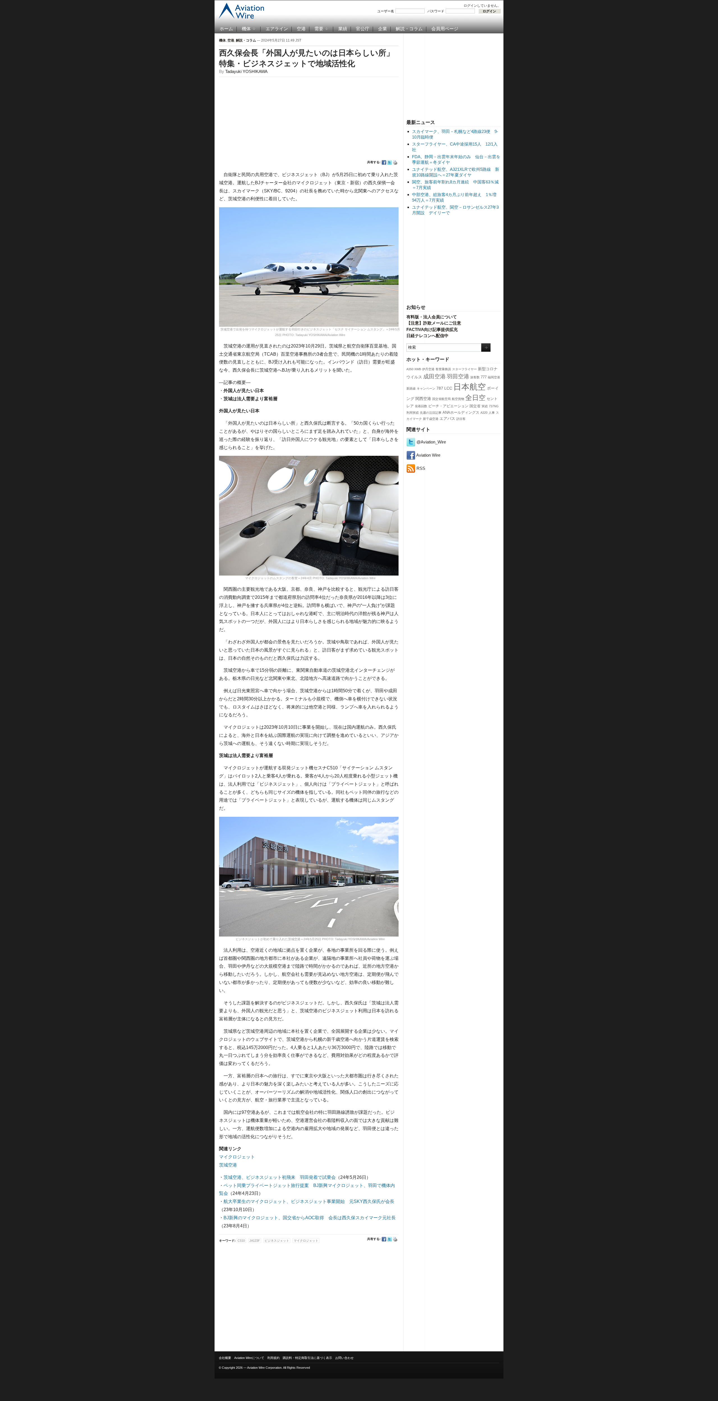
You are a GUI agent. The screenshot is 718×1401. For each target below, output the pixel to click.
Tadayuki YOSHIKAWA (246, 71)
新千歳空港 (430, 418)
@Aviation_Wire (430, 442)
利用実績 (412, 412)
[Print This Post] (395, 162)
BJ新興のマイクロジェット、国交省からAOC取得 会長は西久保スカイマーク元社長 (310, 1217)
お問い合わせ (344, 1357)
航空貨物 (458, 399)
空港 (301, 28)
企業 (382, 28)
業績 (342, 28)
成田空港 (434, 376)
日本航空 (469, 386)
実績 (485, 406)
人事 (492, 412)
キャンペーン (426, 388)
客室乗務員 (443, 369)
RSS (420, 468)
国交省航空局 (441, 399)
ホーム (226, 28)
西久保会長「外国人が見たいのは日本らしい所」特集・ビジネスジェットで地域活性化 (306, 58)
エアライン (277, 28)
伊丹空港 (428, 369)
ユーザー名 (385, 11)
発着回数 (421, 406)
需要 (318, 28)
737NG (494, 406)
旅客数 (475, 377)
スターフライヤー (464, 369)
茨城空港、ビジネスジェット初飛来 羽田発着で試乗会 (280, 1177)
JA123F (254, 1240)
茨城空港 (228, 1165)
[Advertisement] (453, 75)
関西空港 (423, 398)
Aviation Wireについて (249, 1357)
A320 (483, 412)
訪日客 (461, 418)
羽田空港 (458, 376)
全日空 (475, 397)
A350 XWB (413, 369)
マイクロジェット (237, 1156)
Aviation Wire (427, 455)
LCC (448, 388)
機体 (246, 28)
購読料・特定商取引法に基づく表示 (307, 1357)
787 (439, 388)
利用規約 (273, 1357)
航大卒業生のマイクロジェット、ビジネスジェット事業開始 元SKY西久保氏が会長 (309, 1201)
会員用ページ (444, 28)
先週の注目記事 (430, 412)
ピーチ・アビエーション (448, 406)
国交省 (475, 406)
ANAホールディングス (461, 413)
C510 (241, 1240)
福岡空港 (494, 377)
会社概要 (225, 1357)
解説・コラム (409, 28)
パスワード (435, 11)
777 (484, 377)
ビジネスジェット (276, 1240)
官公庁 (362, 28)
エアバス (447, 418)
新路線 (411, 388)
